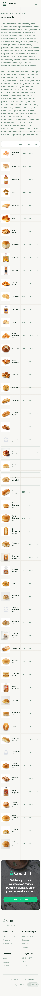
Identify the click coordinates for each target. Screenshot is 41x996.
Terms (22, 984)
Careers (6, 962)
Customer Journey (9, 936)
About (5, 958)
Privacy (14, 984)
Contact (6, 966)
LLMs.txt (6, 984)
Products (25, 940)
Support (25, 947)
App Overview (27, 936)
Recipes (25, 943)
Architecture (7, 943)
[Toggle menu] (36, 3)
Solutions (6, 940)
